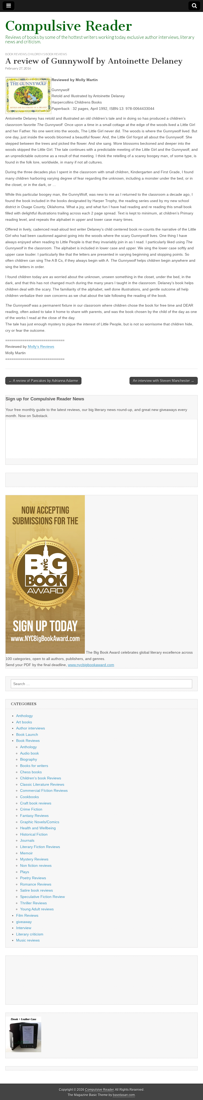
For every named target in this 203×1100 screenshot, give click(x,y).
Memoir (26, 853)
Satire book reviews (36, 890)
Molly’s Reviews (41, 346)
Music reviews (28, 940)
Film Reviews (27, 915)
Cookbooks (29, 797)
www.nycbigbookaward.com (91, 665)
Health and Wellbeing (38, 828)
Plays (24, 872)
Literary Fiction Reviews (40, 847)
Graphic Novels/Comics (39, 822)
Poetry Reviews (33, 878)
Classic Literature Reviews (42, 784)
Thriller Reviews (33, 903)
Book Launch (27, 734)
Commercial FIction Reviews (44, 790)
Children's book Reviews (47, 54)
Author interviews (30, 728)
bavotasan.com (124, 1095)
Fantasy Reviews (34, 815)
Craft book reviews (35, 803)
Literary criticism (29, 934)
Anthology (24, 716)
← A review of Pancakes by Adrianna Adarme (43, 381)
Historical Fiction (34, 834)
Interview (23, 928)
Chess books (31, 772)
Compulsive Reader (68, 26)
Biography (28, 759)
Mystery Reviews (34, 859)
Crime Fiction (31, 809)
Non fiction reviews (36, 865)
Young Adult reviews (37, 909)
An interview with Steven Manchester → (163, 381)
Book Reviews (16, 54)
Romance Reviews (35, 884)
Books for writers (34, 766)
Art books (24, 722)
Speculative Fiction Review (42, 897)
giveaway (24, 922)
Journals (27, 840)
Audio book (29, 753)
